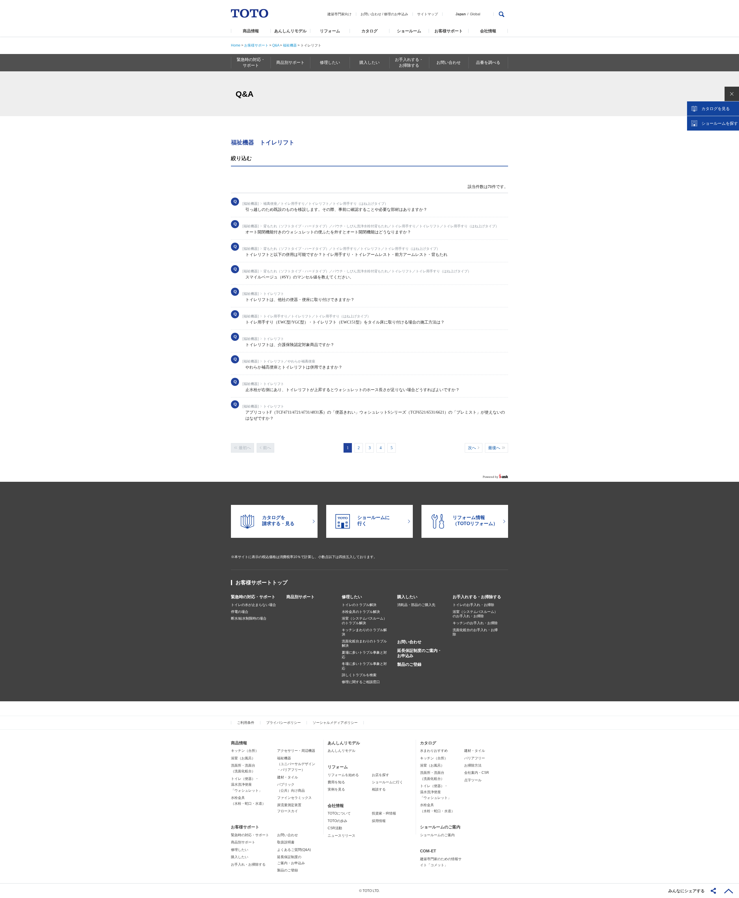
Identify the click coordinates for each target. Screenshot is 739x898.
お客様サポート (448, 31)
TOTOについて (339, 813)
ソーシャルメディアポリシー (335, 723)
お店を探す (380, 775)
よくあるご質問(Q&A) (294, 850)
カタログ (369, 31)
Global (475, 14)
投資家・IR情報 (384, 813)
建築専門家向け (339, 14)
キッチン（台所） (245, 751)
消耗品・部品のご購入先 (416, 605)
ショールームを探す (719, 123)
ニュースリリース (341, 836)
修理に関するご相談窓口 (361, 682)
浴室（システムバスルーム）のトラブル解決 (364, 620)
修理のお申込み (396, 14)
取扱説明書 (285, 842)
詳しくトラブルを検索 (359, 675)
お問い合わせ (371, 14)
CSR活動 (335, 828)
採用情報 (379, 821)
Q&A (275, 45)
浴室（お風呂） (243, 758)
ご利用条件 (245, 723)
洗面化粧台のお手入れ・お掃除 (475, 632)
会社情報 (488, 31)
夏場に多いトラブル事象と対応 (364, 654)
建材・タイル (287, 777)
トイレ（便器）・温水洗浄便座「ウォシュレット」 (246, 785)
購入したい (407, 596)
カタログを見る (715, 108)
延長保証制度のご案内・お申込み (419, 653)
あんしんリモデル (290, 31)
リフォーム (330, 31)
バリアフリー (474, 758)
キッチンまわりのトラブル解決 (364, 632)
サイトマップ (427, 14)
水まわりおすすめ (434, 751)
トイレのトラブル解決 (359, 605)
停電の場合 (239, 612)
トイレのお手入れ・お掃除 (473, 605)
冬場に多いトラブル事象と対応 (364, 666)
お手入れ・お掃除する (248, 864)
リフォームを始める (343, 775)
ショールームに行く (387, 782)
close (732, 94)
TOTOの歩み (337, 821)
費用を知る (336, 782)
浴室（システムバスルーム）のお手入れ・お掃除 (475, 614)
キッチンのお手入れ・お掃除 (475, 623)
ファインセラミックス (294, 798)
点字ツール (473, 780)
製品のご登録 (409, 664)
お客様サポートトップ (262, 582)
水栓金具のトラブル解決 (361, 612)
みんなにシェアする (686, 890)
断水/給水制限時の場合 (248, 618)
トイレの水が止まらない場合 (253, 605)
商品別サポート (300, 596)
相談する (379, 789)
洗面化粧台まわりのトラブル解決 (364, 643)
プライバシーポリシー (283, 723)
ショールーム (409, 31)
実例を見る (336, 789)
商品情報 (251, 31)
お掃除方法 (473, 765)
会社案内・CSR (476, 773)
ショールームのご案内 (440, 827)
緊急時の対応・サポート (253, 596)
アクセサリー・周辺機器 (296, 751)
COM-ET (428, 851)
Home (235, 45)
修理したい (352, 596)
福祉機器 (290, 45)
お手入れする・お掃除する (477, 596)
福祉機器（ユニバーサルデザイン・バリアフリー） (296, 764)
